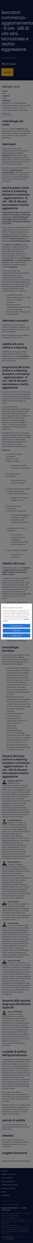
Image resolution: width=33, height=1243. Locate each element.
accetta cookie (16, 635)
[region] (16, 621)
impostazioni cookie (16, 626)
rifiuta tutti (16, 630)
